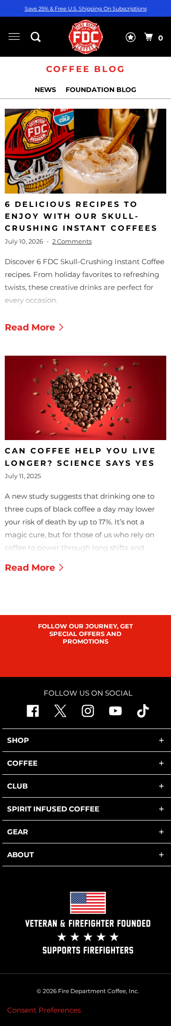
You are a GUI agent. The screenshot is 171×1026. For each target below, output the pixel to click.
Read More (31, 327)
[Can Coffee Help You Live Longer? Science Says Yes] (85, 398)
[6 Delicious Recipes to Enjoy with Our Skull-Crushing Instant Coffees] (85, 151)
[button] (38, 36)
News (46, 89)
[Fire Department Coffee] (85, 37)
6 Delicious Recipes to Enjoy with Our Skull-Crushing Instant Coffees (81, 216)
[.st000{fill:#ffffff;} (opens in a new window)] (32, 714)
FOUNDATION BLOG (101, 89)
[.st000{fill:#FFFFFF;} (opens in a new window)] (60, 714)
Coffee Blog (85, 69)
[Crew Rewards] (131, 39)
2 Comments (72, 241)
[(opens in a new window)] (143, 714)
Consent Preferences (44, 1010)
